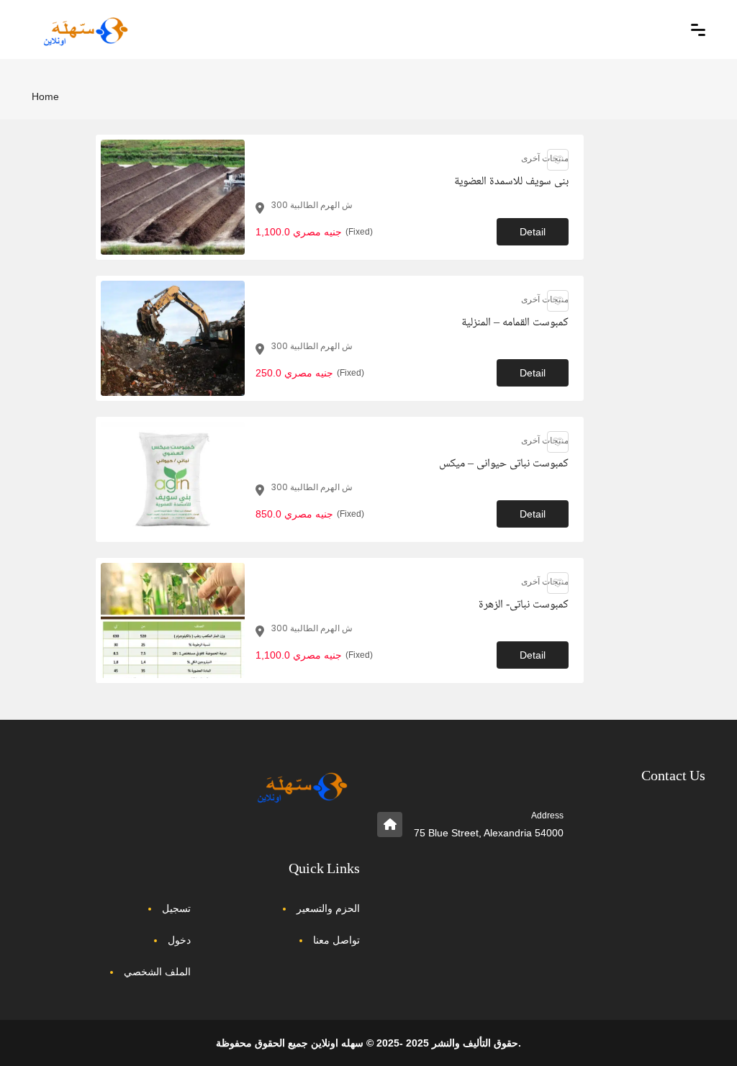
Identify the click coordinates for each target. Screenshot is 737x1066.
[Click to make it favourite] (558, 160)
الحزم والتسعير (328, 908)
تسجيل (176, 908)
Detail (533, 232)
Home (45, 96)
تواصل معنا (336, 940)
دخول (179, 940)
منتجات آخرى (545, 158)
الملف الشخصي (157, 971)
